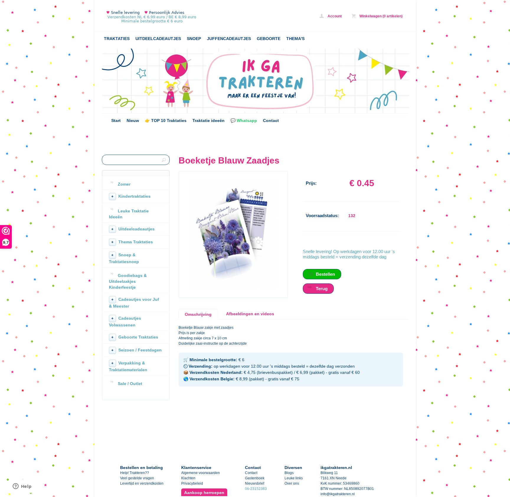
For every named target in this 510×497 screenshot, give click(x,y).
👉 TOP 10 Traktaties (166, 120)
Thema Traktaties (132, 242)
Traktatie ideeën (208, 120)
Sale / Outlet (130, 383)
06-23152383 (256, 489)
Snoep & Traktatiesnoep (124, 258)
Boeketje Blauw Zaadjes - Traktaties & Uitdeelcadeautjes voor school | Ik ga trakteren (180, 17)
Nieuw (133, 120)
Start (116, 120)
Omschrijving (198, 314)
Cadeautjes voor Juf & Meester (134, 302)
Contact (271, 120)
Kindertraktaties (131, 196)
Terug (322, 288)
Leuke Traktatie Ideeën (129, 214)
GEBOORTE (268, 38)
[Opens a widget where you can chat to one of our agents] (22, 486)
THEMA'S (295, 38)
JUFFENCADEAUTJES (229, 38)
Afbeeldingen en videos (250, 313)
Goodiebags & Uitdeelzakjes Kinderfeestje (128, 281)
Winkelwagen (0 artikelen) (381, 16)
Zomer (124, 184)
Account (334, 16)
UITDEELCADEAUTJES (158, 38)
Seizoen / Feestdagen (136, 350)
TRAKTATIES (117, 38)
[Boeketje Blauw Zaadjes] (233, 287)
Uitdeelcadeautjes (133, 229)
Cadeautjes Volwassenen (125, 321)
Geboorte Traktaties (134, 337)
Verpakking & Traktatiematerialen (128, 366)
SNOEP (194, 38)
